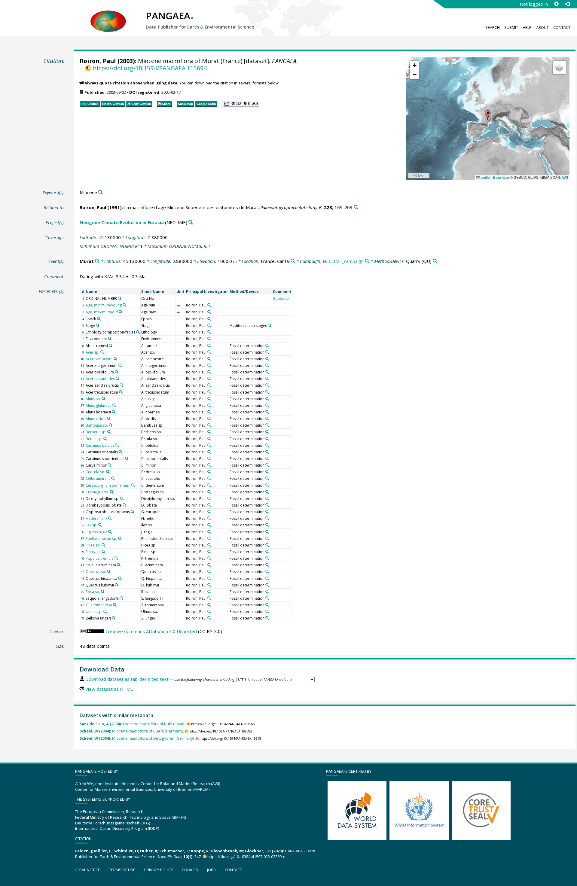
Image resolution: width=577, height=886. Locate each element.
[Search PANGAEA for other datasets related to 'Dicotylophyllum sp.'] (122, 498)
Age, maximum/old (102, 312)
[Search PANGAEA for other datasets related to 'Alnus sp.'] (103, 398)
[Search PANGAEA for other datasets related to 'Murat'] (97, 261)
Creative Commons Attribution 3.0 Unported (151, 631)
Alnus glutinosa (98, 405)
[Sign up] (556, 4)
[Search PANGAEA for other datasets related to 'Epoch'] (99, 319)
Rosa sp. (93, 591)
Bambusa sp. (97, 425)
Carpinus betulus (100, 445)
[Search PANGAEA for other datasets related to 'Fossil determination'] (267, 345)
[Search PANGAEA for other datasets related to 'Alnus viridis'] (109, 418)
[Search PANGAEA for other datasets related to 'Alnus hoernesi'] (113, 412)
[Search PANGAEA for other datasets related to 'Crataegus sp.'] (112, 492)
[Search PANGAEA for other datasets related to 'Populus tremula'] (116, 558)
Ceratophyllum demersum (108, 485)
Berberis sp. (96, 431)
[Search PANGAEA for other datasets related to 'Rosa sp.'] (103, 591)
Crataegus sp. (97, 492)
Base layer (501, 177)
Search (492, 27)
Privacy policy (158, 869)
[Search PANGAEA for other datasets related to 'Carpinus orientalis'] (120, 452)
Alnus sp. (93, 398)
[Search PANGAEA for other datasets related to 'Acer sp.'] (102, 352)
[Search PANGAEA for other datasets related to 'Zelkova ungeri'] (113, 618)
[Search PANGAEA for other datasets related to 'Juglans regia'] (110, 532)
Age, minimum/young (104, 305)
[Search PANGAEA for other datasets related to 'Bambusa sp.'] (110, 425)
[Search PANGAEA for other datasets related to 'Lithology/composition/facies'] (138, 332)
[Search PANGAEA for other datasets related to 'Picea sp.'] (103, 545)
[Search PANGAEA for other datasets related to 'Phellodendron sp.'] (120, 538)
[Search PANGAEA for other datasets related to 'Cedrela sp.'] (108, 471)
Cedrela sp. (95, 471)
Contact (561, 27)
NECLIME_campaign (343, 261)
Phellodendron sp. (101, 538)
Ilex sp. (91, 525)
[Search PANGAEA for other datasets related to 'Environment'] (109, 338)
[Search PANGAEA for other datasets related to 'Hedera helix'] (110, 518)
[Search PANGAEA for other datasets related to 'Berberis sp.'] (109, 432)
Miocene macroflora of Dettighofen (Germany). (137, 738)
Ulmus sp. (94, 611)
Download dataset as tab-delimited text (127, 679)
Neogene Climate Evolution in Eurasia (122, 222)
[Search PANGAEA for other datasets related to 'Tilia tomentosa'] (115, 605)
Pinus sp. (93, 551)
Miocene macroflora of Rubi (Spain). (133, 723)
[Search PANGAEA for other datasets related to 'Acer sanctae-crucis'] (121, 385)
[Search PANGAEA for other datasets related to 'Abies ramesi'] (110, 345)
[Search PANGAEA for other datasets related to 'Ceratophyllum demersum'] (133, 485)
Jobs (211, 869)
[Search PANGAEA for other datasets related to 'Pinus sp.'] (103, 551)
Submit (511, 27)
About (542, 27)
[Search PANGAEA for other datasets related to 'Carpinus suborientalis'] (127, 458)
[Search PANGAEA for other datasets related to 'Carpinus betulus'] (117, 445)
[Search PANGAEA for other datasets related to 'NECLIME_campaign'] (367, 261)
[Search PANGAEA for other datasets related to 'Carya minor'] (109, 465)
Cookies (190, 869)
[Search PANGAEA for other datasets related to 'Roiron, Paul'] (209, 305)
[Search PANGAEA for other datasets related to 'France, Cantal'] (293, 261)
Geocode (281, 298)
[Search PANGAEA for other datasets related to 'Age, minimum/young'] (124, 305)
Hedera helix (96, 518)
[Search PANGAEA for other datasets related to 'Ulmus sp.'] (105, 611)
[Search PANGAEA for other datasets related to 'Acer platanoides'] (117, 378)
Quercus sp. (96, 571)
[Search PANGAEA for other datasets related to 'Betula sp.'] (105, 438)
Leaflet (485, 177)
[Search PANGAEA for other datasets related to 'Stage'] (97, 325)
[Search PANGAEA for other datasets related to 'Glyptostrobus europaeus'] (132, 511)
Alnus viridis (96, 418)
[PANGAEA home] (108, 15)
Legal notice (87, 869)
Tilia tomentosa (99, 604)
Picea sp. (93, 545)
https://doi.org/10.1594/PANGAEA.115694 (149, 68)
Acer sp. (92, 352)
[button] (488, 115)
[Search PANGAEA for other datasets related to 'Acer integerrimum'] (120, 365)
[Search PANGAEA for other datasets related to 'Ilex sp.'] (100, 525)
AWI (565, 177)
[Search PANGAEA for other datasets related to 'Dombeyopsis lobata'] (124, 505)
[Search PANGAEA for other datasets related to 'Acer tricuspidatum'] (121, 392)
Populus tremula (100, 558)
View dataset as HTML (109, 689)
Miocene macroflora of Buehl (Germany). (132, 731)
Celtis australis (98, 478)
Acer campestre (99, 358)
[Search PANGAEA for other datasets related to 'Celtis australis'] (113, 478)
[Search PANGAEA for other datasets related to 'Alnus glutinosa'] (114, 405)
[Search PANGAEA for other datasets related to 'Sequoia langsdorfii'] (121, 598)
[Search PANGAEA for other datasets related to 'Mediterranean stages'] (269, 325)
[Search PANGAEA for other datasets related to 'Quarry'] (435, 261)
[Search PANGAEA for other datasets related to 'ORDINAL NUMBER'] (119, 298)
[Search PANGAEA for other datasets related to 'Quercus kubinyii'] (116, 585)
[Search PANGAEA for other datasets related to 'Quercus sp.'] (109, 571)
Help (527, 27)
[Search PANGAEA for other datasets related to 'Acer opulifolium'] (116, 372)
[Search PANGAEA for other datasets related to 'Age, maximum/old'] (120, 312)
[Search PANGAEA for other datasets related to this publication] (356, 207)
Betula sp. (94, 438)
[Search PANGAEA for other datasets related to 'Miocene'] (100, 192)
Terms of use (122, 869)
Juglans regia (96, 531)
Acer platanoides (100, 378)
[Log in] (567, 4)
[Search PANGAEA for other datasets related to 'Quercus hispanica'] (120, 578)
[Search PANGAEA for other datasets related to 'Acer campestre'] (115, 359)
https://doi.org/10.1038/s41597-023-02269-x (246, 856)
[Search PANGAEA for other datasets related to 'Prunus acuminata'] (119, 565)
